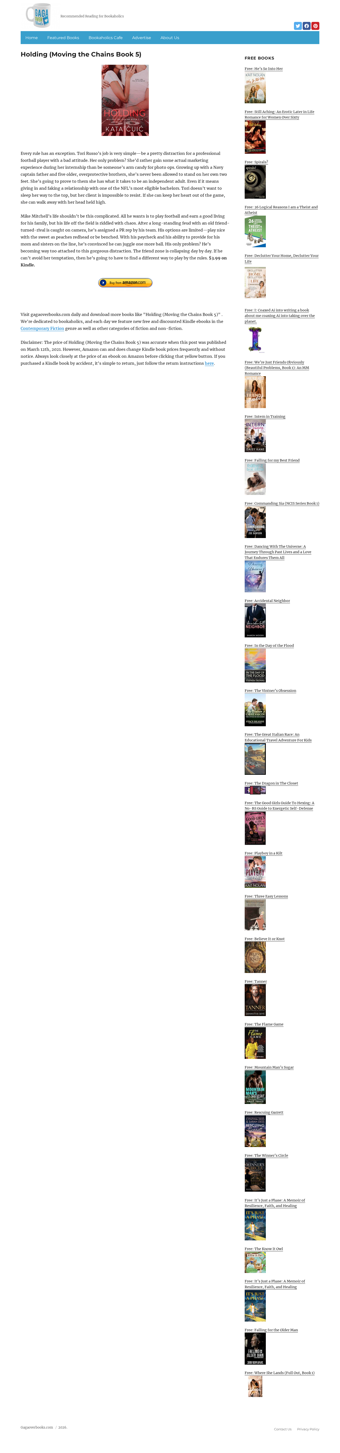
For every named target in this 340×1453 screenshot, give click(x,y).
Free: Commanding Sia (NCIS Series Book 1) (282, 503)
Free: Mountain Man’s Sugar (269, 1067)
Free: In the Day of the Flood (269, 645)
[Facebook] (307, 26)
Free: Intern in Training (265, 416)
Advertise (141, 37)
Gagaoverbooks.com (37, 1427)
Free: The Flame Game (264, 1024)
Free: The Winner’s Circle (266, 1155)
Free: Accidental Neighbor (267, 601)
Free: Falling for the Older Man (271, 1330)
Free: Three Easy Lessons (266, 896)
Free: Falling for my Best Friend (272, 460)
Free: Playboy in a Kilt (264, 853)
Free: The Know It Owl (264, 1249)
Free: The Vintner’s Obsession (270, 690)
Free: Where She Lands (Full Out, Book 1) (280, 1373)
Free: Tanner (256, 981)
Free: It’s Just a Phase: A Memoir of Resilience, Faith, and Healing (275, 1203)
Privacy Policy (308, 1429)
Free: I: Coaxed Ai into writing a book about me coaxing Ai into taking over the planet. (280, 316)
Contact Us (282, 1429)
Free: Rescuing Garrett (264, 1112)
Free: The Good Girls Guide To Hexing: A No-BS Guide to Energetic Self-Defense (279, 806)
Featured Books (63, 37)
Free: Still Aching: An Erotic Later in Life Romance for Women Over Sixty (279, 115)
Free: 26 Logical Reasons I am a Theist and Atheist (281, 210)
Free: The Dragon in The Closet (271, 783)
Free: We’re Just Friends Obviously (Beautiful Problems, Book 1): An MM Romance (277, 368)
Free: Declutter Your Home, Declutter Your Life (282, 258)
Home (31, 37)
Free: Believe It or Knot (265, 939)
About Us (170, 37)
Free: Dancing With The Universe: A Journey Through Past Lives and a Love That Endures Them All (278, 552)
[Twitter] (298, 26)
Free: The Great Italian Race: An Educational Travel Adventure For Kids (278, 737)
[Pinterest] (315, 26)
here (209, 363)
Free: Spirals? (256, 162)
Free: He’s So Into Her (264, 68)
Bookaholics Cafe (106, 37)
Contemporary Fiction (42, 328)
